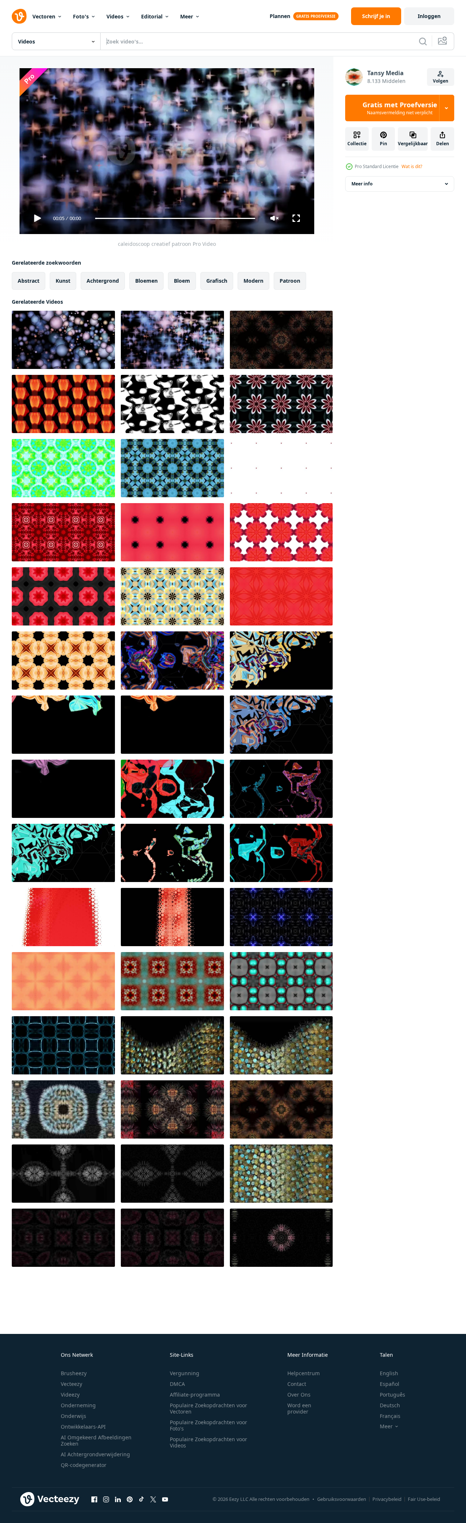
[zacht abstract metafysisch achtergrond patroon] (172, 1045)
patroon (290, 280)
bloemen (146, 280)
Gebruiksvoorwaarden (341, 1499)
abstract (28, 280)
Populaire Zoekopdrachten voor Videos (208, 1442)
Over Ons (299, 1394)
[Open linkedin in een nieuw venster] (118, 1499)
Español (389, 1383)
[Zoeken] (422, 41)
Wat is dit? (412, 166)
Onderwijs (73, 1415)
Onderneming (78, 1405)
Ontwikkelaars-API (83, 1426)
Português (392, 1394)
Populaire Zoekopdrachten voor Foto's (208, 1425)
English (389, 1373)
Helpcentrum (303, 1373)
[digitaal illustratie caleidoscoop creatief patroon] (63, 468)
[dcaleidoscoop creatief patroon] (281, 340)
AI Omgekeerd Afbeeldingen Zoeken (96, 1440)
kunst (63, 280)
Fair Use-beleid (424, 1499)
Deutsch (390, 1405)
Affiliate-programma (195, 1394)
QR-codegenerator (83, 1464)
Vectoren (43, 16)
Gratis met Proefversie (399, 108)
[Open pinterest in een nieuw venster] (130, 1499)
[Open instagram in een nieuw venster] (106, 1499)
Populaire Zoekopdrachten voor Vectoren (208, 1408)
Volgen (440, 81)
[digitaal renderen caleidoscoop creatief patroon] (172, 468)
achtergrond (103, 280)
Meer (186, 16)
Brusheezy (74, 1373)
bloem (182, 280)
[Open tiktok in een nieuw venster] (141, 1499)
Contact (296, 1383)
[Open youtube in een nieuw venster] (165, 1499)
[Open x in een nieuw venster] (153, 1499)
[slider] (175, 218)
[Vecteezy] (19, 16)
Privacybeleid (387, 1499)
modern (253, 280)
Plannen (280, 16)
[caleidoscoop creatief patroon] (63, 340)
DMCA (177, 1383)
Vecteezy (71, 1383)
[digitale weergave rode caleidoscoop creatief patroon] (281, 468)
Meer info (361, 184)
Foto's (81, 16)
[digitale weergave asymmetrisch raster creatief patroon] (172, 660)
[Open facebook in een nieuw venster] (94, 1499)
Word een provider (299, 1408)
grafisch (216, 280)
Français (390, 1415)
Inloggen (429, 16)
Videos (114, 16)
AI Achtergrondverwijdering (95, 1454)
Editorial (151, 16)
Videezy (70, 1394)
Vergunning (184, 1373)
